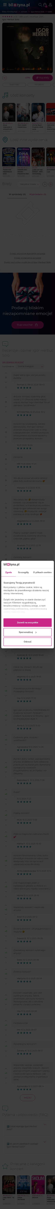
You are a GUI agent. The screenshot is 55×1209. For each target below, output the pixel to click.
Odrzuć (27, 641)
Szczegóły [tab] (23, 572)
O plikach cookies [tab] (42, 572)
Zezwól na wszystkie (27, 622)
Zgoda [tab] (8, 572)
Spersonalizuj (26, 632)
